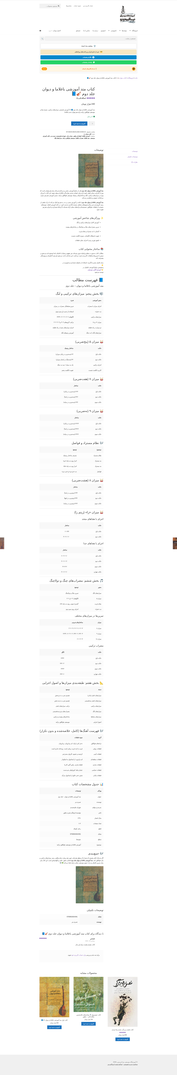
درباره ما (95, 30)
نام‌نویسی (114, 30)
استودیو (103, 30)
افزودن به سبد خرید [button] (122, 1039)
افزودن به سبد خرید (79, 123)
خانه (136, 78)
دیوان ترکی (69, 136)
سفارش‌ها (69, 6)
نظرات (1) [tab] (134, 162)
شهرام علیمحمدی (61, 136)
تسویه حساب (77, 6)
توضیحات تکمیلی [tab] (132, 156)
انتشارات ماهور (77, 136)
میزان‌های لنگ (58, 138)
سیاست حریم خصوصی (130, 1064)
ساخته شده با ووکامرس (115, 1064)
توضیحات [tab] (135, 151)
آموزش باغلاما (86, 136)
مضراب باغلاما (79, 138)
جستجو (78, 30)
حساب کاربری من (88, 6)
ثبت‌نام (44, 68)
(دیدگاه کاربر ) (81, 98)
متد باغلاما (87, 138)
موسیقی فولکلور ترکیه (69, 138)
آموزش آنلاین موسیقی (94, 270)
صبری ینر (52, 136)
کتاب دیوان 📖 (121, 78)
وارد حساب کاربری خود (78, 955)
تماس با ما (86, 30)
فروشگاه (135, 30)
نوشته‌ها (124, 30)
